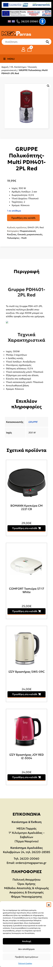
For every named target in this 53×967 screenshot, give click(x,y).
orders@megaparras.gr (31, 863)
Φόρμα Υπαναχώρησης (26, 896)
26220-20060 (29, 858)
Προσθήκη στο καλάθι (23, 217)
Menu (11, 58)
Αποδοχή (26, 941)
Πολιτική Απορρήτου (26, 879)
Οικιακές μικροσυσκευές (29, 234)
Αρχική (4, 67)
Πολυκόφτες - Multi (17, 238)
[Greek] (13, 21)
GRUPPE (32, 421)
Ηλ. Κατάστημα (18, 67)
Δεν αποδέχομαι (26, 949)
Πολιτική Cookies (25, 963)
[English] (9, 21)
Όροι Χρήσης (26, 884)
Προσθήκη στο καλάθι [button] (24, 528)
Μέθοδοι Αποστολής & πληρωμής (26, 888)
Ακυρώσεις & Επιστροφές (26, 892)
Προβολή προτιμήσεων (26, 957)
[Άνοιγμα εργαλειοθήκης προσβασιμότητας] (42, 21)
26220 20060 (29, 21)
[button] (48, 904)
